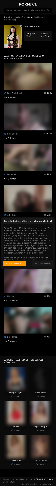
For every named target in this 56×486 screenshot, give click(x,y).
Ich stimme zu (14, 263)
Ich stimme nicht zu (42, 263)
